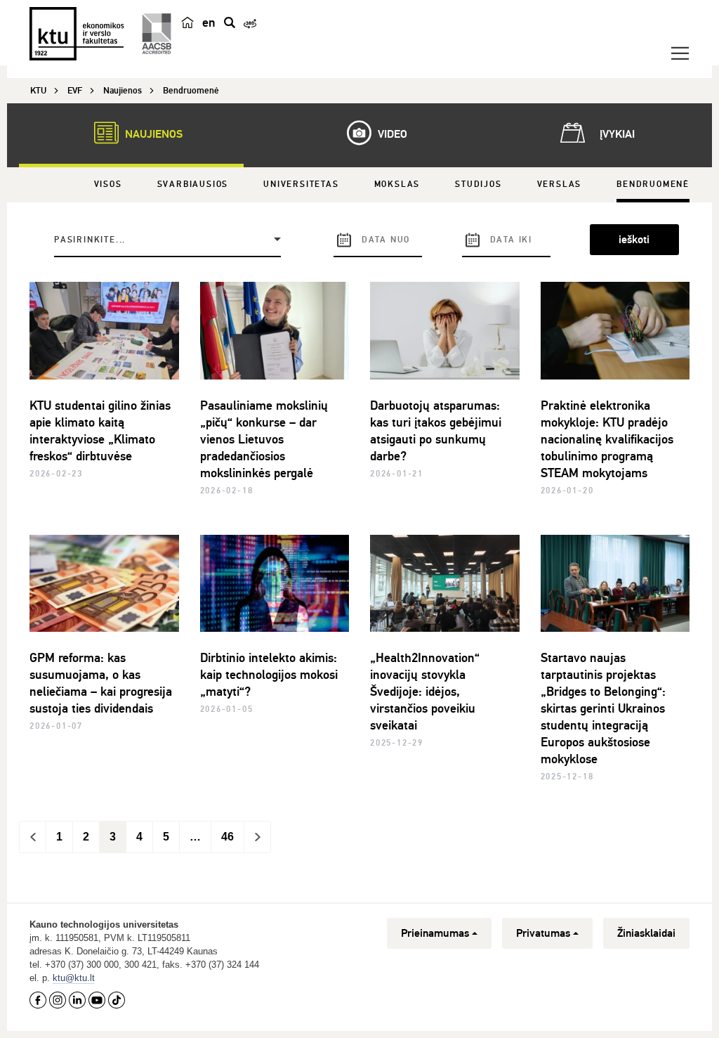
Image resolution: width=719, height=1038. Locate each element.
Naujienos (152, 134)
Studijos (478, 184)
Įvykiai (615, 134)
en (209, 22)
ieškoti (634, 240)
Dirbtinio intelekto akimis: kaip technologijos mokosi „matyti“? (269, 674)
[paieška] (229, 22)
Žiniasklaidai (646, 933)
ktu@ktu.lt (74, 978)
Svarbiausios (193, 184)
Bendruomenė (653, 184)
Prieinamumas (435, 933)
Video (391, 134)
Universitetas (300, 184)
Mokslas (397, 184)
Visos (108, 184)
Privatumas (543, 933)
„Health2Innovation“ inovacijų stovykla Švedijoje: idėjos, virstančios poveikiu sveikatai (425, 691)
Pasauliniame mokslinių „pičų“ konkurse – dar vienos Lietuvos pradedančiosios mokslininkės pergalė (264, 439)
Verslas (559, 184)
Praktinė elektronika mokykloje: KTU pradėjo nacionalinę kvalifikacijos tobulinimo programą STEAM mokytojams (607, 439)
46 (227, 837)
